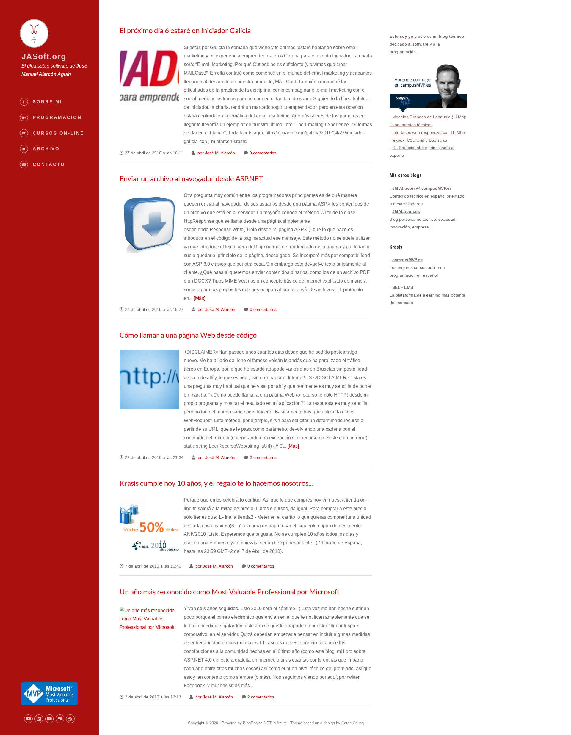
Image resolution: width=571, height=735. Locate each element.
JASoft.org (43, 56)
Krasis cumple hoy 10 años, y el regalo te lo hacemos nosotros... (216, 483)
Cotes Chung (352, 723)
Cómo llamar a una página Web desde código (188, 334)
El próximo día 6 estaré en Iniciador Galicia (185, 30)
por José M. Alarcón (215, 153)
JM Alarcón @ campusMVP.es (422, 188)
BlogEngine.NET (257, 723)
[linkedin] (38, 718)
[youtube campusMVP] (49, 718)
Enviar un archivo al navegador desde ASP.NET (191, 178)
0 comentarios (262, 153)
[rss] (70, 718)
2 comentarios (263, 457)
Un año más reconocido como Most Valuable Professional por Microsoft (230, 591)
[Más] (199, 298)
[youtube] (28, 718)
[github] (60, 718)
